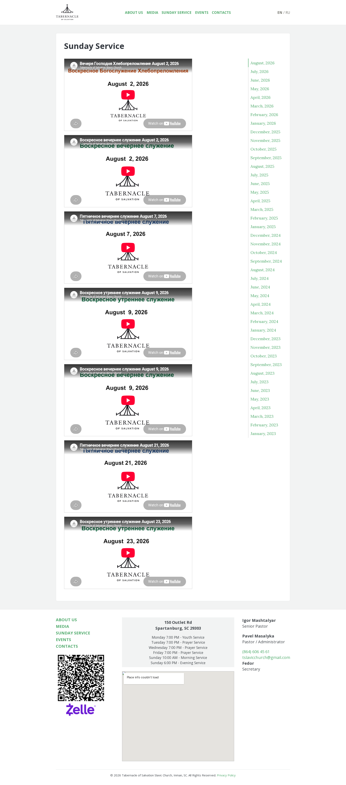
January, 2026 (263, 123)
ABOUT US (134, 12)
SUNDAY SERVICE (176, 12)
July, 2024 (259, 278)
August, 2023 (262, 373)
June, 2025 (260, 183)
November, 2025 (265, 140)
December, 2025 (265, 131)
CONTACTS (221, 12)
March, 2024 (262, 312)
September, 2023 (266, 364)
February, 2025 (264, 218)
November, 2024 (265, 243)
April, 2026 (260, 97)
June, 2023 (260, 390)
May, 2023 (259, 399)
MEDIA (152, 12)
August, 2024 (262, 269)
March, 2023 (262, 416)
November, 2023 (265, 347)
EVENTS (201, 12)
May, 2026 (259, 88)
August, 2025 (262, 166)
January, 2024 (263, 330)
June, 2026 (260, 80)
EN (279, 12)
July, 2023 (259, 381)
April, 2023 (260, 407)
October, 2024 (263, 252)
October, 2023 (263, 355)
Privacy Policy (226, 775)
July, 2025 (259, 174)
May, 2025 (259, 192)
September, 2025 (266, 157)
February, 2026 (264, 114)
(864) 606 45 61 (256, 651)
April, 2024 (260, 304)
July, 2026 (259, 71)
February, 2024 (264, 321)
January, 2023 (263, 433)
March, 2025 (261, 209)
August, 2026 (262, 62)
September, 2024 (266, 261)
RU (288, 12)
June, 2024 (260, 286)
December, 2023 (265, 338)
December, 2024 (265, 235)
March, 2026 (262, 105)
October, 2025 (263, 149)
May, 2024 (259, 295)
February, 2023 (264, 424)
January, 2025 (263, 226)
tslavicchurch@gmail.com (266, 657)
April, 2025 (260, 200)
